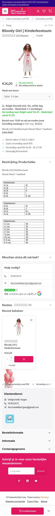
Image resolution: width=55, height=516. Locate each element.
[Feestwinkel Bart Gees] (18, 11)
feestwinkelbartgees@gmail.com (26, 283)
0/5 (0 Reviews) (22, 35)
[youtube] (35, 480)
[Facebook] (19, 480)
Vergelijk (39, 35)
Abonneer (40, 471)
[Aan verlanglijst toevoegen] (31, 320)
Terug (8, 25)
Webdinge (44, 497)
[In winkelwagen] (23, 359)
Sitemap (44, 501)
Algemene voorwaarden (15, 501)
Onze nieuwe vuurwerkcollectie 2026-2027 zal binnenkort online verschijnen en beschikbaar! (25, 3)
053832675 (16, 276)
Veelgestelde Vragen (17, 399)
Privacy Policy (33, 501)
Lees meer (7, 132)
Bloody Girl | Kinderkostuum (12, 346)
